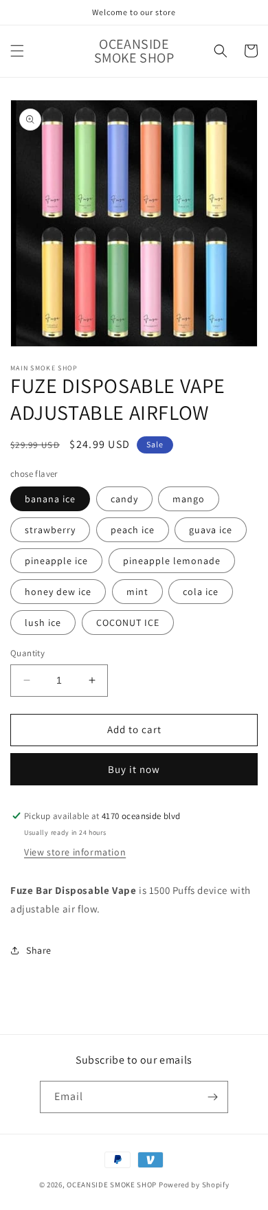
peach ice (133, 530)
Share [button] (39, 950)
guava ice (210, 530)
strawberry (50, 530)
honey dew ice (58, 591)
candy (124, 499)
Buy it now (134, 769)
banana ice (50, 499)
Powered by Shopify (194, 1184)
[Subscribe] (212, 1097)
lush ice (43, 622)
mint (137, 591)
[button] (17, 51)
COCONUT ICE (127, 622)
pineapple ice (56, 560)
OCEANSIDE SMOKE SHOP (112, 1184)
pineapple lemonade (172, 560)
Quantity (27, 653)
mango (188, 499)
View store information (75, 852)
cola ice (201, 591)
